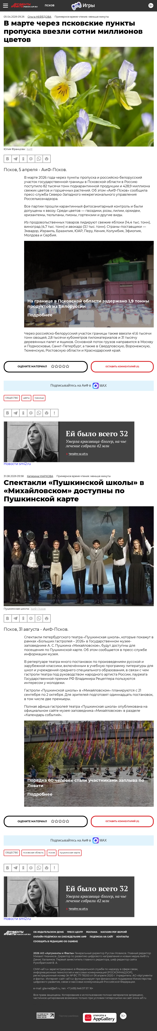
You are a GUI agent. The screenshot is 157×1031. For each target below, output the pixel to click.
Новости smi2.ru (17, 464)
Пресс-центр (75, 932)
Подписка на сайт (101, 936)
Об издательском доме (48, 932)
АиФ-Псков (38, 608)
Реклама (91, 932)
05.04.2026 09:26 (14, 16)
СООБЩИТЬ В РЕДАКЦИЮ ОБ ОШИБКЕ (55, 941)
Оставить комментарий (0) (122, 366)
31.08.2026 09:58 (14, 476)
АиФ (30, 149)
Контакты (122, 936)
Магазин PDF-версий (114, 932)
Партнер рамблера (68, 1016)
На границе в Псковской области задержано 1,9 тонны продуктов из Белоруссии (88, 304)
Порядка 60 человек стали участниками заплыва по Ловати (85, 783)
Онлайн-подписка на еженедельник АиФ (59, 936)
